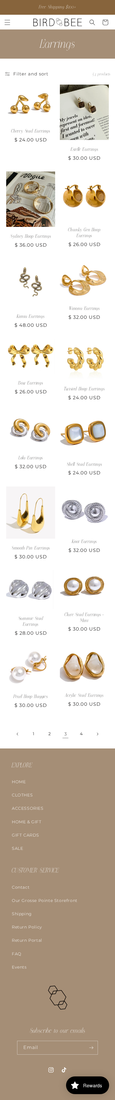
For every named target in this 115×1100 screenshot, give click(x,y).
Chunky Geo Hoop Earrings (84, 233)
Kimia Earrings (30, 316)
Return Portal (27, 940)
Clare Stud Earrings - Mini (84, 618)
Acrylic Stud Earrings (84, 695)
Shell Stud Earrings (84, 464)
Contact (20, 887)
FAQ (17, 953)
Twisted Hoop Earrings (84, 389)
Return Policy (27, 927)
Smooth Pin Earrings (31, 548)
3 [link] (65, 734)
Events (19, 967)
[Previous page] (17, 734)
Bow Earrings (30, 383)
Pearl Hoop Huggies (31, 697)
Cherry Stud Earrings (30, 131)
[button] (7, 22)
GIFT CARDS (25, 835)
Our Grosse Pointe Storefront (45, 900)
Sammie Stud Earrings (30, 621)
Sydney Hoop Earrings (30, 236)
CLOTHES (22, 795)
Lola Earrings (31, 458)
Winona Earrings (84, 309)
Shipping (22, 913)
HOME (19, 781)
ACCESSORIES (28, 808)
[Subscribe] (91, 1048)
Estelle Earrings (84, 149)
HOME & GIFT (27, 821)
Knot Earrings (84, 542)
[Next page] (97, 734)
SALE (17, 848)
